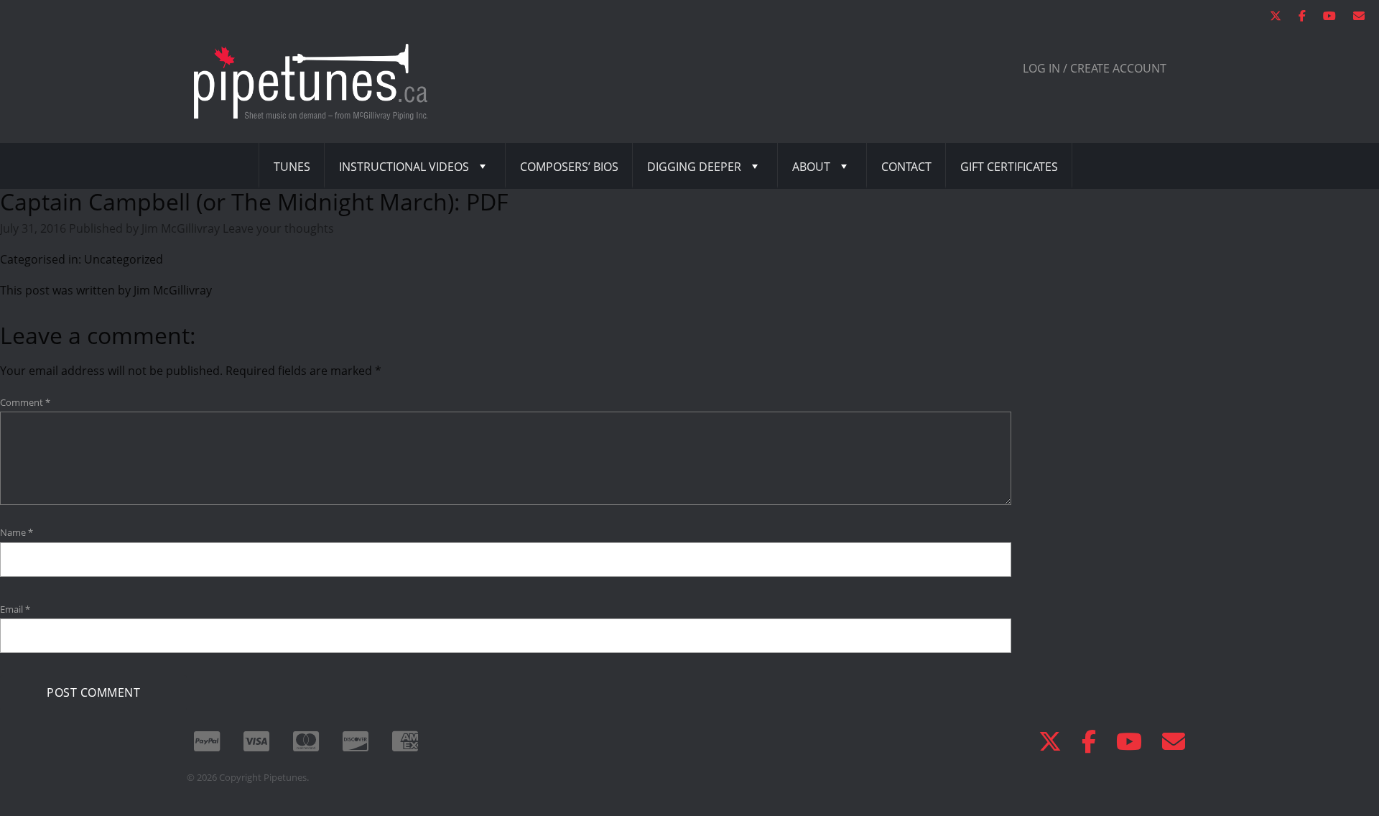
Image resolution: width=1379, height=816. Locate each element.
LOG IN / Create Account (1094, 68)
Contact (906, 167)
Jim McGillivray (180, 228)
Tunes (292, 167)
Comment (25, 402)
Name (16, 532)
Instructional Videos (404, 167)
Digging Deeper (694, 167)
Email (15, 609)
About (811, 167)
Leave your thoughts (278, 228)
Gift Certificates (1009, 167)
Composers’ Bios (569, 167)
